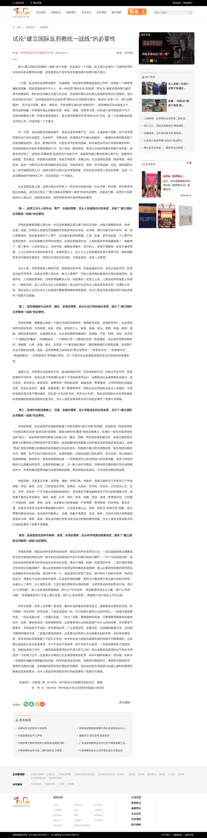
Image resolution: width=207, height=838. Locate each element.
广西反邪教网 (64, 774)
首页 (19, 27)
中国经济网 (49, 784)
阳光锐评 (99, 805)
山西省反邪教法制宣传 (84, 774)
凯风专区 (30, 27)
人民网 (61, 784)
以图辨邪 (44, 27)
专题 (76, 810)
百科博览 (101, 12)
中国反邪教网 (37, 774)
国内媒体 (78, 820)
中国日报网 (36, 784)
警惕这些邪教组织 (82, 825)
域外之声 (57, 820)
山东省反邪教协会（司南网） (112, 774)
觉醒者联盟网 (55, 778)
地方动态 (78, 805)
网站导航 (37, 3)
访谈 (55, 805)
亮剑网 (141, 774)
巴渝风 (171, 774)
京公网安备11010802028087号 (64, 835)
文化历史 (86, 12)
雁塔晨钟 (151, 774)
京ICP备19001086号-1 (39, 835)
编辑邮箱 (178, 835)
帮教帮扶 (99, 815)
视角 (76, 815)
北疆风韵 (51, 774)
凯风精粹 (99, 820)
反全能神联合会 (38, 778)
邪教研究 (57, 815)
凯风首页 (20, 3)
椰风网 (162, 774)
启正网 (181, 774)
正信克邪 (41, 12)
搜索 (190, 12)
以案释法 (99, 810)
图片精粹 (117, 12)
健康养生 (71, 12)
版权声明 (189, 835)
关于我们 (166, 835)
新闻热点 (56, 12)
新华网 (70, 784)
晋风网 (132, 774)
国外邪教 (57, 825)
